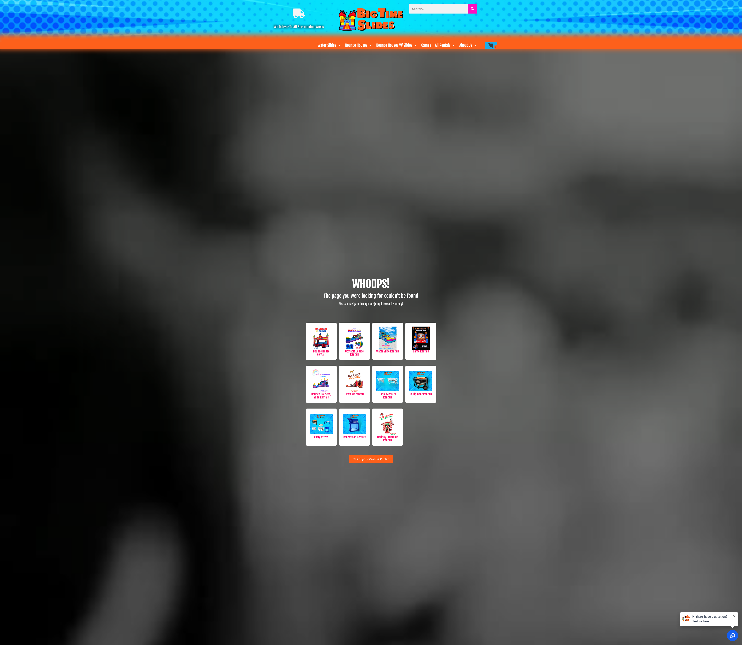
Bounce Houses (356, 45)
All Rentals (442, 45)
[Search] (472, 9)
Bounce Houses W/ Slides (394, 45)
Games (426, 45)
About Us (465, 45)
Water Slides (327, 45)
